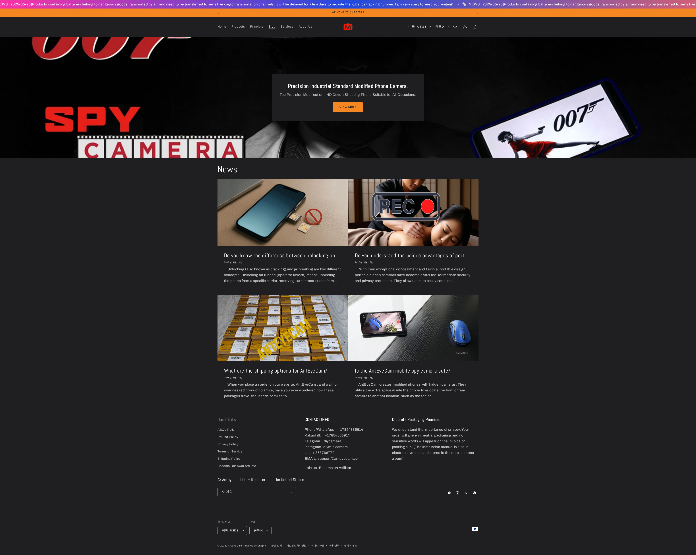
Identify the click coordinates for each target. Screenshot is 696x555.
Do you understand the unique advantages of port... (411, 255)
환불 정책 (276, 545)
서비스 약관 (317, 545)
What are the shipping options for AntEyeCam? (275, 370)
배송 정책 (334, 545)
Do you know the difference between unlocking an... (281, 255)
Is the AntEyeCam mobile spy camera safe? (402, 370)
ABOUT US (226, 429)
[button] (455, 27)
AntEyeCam (235, 545)
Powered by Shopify (255, 545)
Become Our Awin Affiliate (237, 466)
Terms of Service (230, 451)
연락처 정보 (350, 545)
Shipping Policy (229, 458)
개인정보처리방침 (297, 545)
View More (348, 107)
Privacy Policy (228, 444)
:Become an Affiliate (334, 468)
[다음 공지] (478, 13)
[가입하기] (291, 492)
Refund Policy (228, 437)
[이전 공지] (218, 13)
